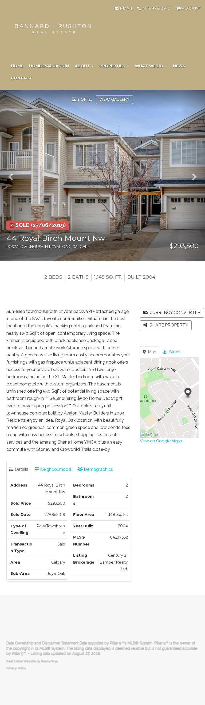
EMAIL (126, 8)
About (83, 65)
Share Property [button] (168, 325)
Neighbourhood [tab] (55, 469)
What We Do (149, 65)
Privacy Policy (16, 668)
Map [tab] (151, 351)
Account (191, 8)
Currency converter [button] (174, 312)
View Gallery (114, 99)
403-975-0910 (155, 8)
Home (17, 65)
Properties (113, 65)
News (179, 65)
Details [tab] (21, 469)
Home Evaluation (49, 65)
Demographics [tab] (98, 469)
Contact (21, 78)
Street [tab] (174, 351)
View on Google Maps (161, 441)
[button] (12, 175)
